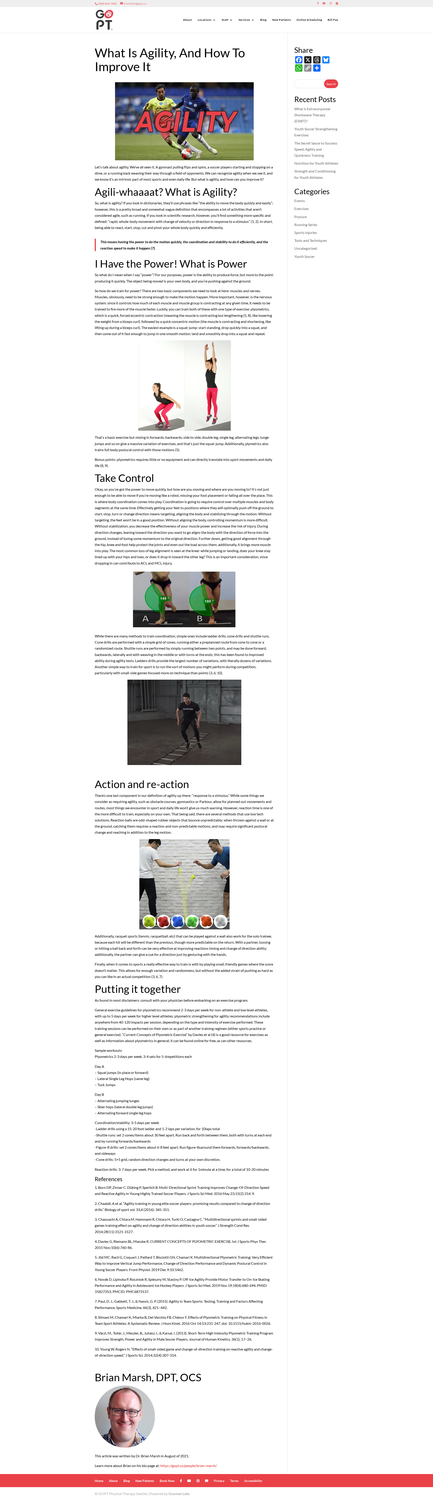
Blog (263, 19)
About (187, 19)
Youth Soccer (304, 256)
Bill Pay (333, 19)
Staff (225, 19)
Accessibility (253, 1481)
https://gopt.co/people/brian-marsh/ (188, 1465)
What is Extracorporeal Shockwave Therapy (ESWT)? (312, 115)
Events (299, 200)
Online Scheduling (309, 19)
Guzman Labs (179, 1493)
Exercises (301, 208)
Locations (205, 19)
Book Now (167, 1481)
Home (99, 1481)
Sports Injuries (305, 232)
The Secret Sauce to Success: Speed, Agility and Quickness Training (316, 149)
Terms (234, 1481)
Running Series (305, 224)
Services (244, 19)
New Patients (281, 19)
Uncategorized (305, 248)
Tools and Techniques (310, 240)
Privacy (219, 1481)
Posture (300, 217)
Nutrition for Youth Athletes (316, 163)
